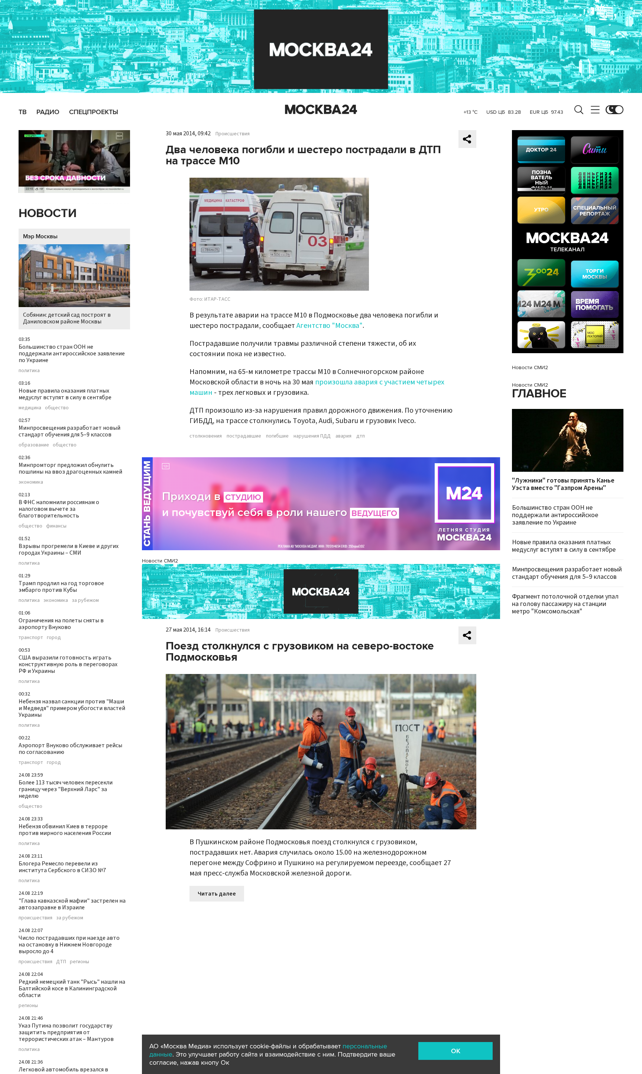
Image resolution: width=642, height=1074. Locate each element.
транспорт (31, 637)
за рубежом (85, 600)
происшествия (35, 917)
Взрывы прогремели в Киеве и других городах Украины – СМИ (69, 549)
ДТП (61, 961)
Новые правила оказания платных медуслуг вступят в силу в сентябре (65, 394)
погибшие (277, 436)
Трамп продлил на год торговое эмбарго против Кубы (61, 586)
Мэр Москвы (40, 236)
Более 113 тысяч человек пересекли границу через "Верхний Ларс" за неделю (66, 789)
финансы (56, 526)
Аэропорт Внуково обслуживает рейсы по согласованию (70, 748)
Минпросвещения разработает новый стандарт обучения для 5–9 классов (69, 431)
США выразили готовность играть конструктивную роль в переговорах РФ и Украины (68, 664)
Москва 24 (321, 109)
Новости (48, 213)
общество (57, 407)
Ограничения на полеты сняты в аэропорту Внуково (61, 623)
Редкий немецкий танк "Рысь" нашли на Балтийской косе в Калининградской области (72, 988)
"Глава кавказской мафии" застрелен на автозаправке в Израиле (72, 904)
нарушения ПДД (312, 436)
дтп (360, 436)
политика (29, 370)
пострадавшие (244, 436)
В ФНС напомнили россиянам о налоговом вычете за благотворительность (59, 509)
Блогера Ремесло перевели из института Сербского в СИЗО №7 (62, 866)
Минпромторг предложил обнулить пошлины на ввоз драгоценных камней (70, 468)
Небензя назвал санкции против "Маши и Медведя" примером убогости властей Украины (72, 708)
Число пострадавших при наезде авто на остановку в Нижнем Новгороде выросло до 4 (69, 944)
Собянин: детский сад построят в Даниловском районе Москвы (67, 318)
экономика (31, 482)
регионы (79, 961)
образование (34, 445)
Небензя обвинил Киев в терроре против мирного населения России (65, 829)
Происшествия (232, 134)
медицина (30, 407)
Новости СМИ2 (160, 561)
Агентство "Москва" (329, 325)
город (54, 637)
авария (343, 436)
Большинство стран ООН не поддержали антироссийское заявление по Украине (72, 353)
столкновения (205, 436)
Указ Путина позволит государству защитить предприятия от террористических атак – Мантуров (66, 1032)
